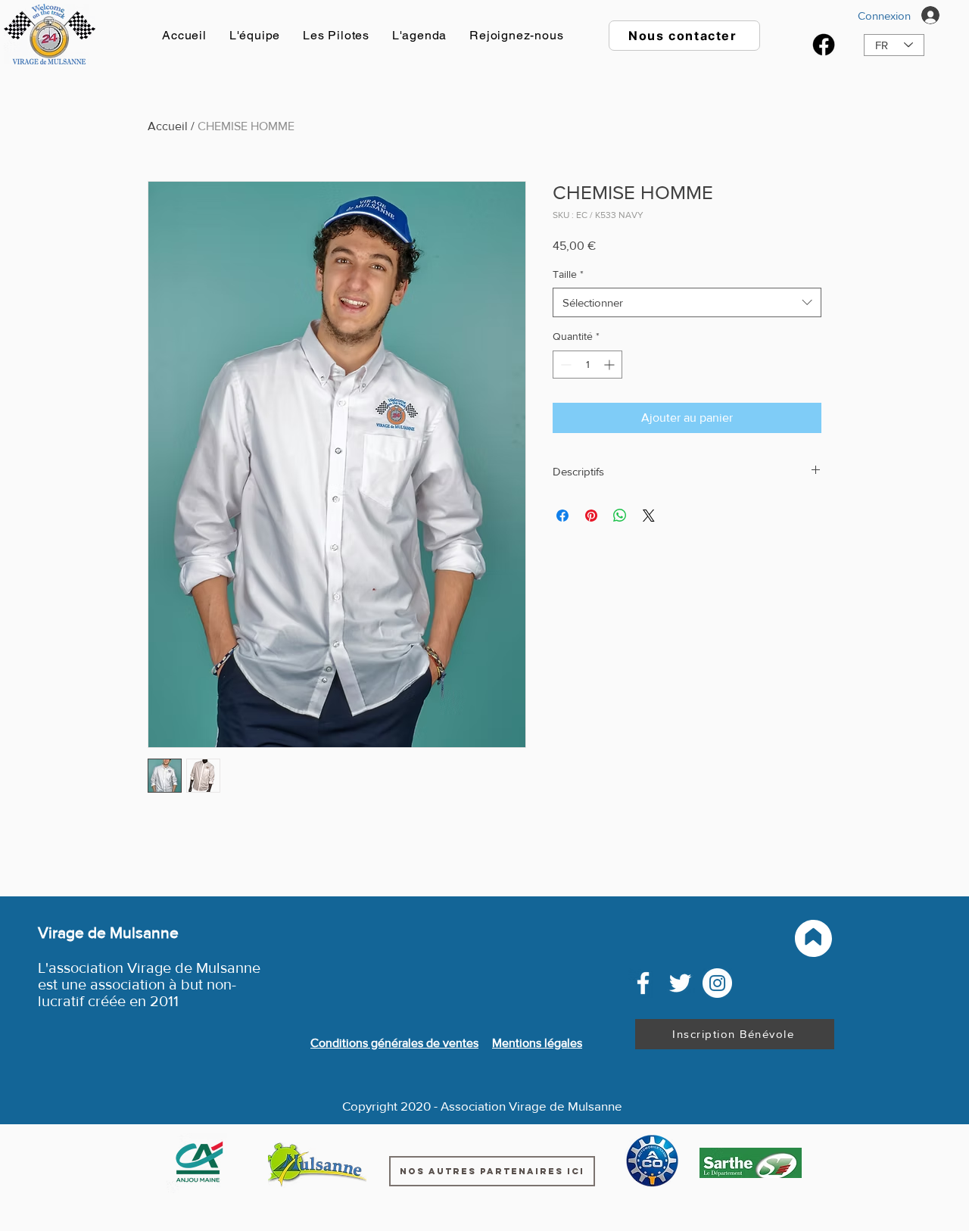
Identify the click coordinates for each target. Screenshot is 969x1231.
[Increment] (610, 364)
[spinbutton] (587, 364)
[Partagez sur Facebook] (562, 515)
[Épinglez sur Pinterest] (591, 515)
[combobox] (687, 302)
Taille (568, 274)
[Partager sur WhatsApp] (620, 515)
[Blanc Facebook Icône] (643, 983)
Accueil (168, 126)
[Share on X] (649, 515)
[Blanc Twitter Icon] (680, 983)
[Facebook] (823, 44)
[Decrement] (564, 364)
